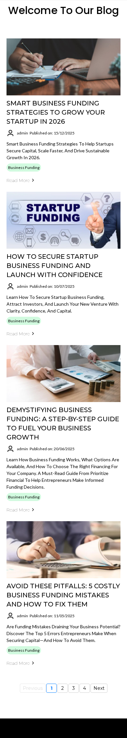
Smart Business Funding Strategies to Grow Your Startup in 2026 (56, 112)
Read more (18, 180)
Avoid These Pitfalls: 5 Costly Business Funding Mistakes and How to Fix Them (63, 595)
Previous (33, 688)
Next (99, 688)
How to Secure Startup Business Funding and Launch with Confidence (55, 266)
